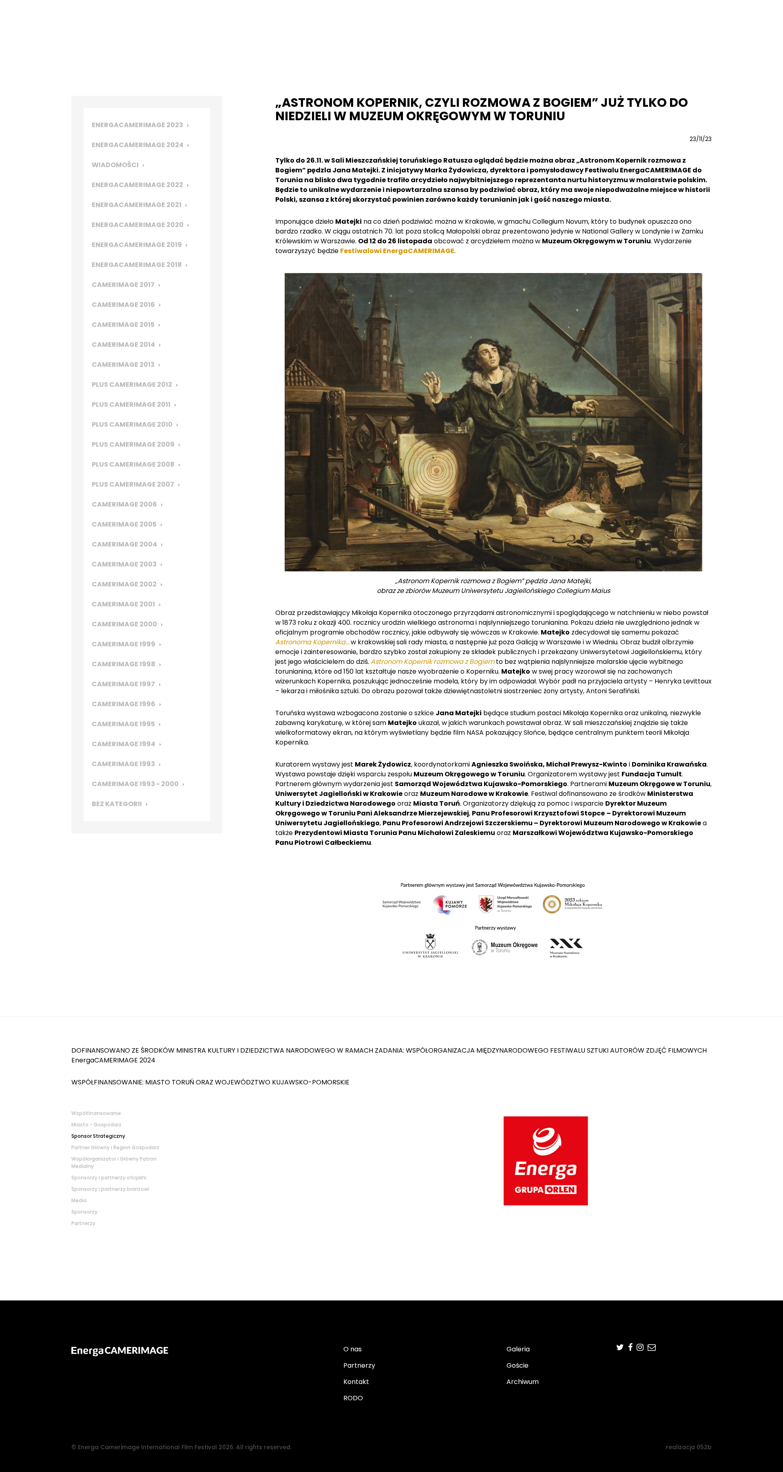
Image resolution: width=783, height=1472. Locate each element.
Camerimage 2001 (123, 604)
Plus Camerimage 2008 (133, 464)
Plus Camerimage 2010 (132, 424)
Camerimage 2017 (123, 284)
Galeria (518, 1349)
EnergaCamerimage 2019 (137, 244)
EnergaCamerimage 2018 (137, 264)
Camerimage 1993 (123, 764)
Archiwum (523, 1381)
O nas (352, 1349)
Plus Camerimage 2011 (131, 404)
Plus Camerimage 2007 (133, 484)
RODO (353, 1398)
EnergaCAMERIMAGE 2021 (136, 204)
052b (704, 1447)
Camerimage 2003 (124, 564)
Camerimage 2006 (124, 504)
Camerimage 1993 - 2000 (135, 784)
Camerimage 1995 (123, 724)
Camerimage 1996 (123, 704)
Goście (518, 1365)
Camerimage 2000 (124, 624)
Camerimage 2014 (123, 344)
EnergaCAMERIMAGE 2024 (138, 145)
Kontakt (356, 1381)
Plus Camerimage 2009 (133, 444)
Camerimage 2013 (123, 364)
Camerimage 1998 (123, 664)
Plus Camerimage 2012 (132, 384)
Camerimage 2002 (124, 584)
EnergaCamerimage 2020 (138, 224)
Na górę (751, 1189)
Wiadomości (115, 165)
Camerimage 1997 (123, 684)
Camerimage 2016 (123, 304)
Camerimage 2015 (123, 324)
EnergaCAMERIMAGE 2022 (137, 185)
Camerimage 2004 (124, 544)
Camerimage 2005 (124, 524)
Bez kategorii (117, 804)
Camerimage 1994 (123, 744)
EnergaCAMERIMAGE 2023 (137, 125)
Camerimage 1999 (123, 644)
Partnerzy (359, 1365)
